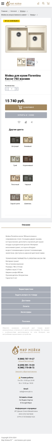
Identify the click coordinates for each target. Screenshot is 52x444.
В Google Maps (26, 403)
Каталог (14, 11)
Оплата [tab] (26, 306)
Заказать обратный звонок (26, 372)
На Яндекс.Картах (26, 400)
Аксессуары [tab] (26, 312)
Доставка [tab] (26, 301)
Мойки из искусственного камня (13, 15)
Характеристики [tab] (26, 289)
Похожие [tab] (26, 321)
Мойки (22, 11)
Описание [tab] (26, 225)
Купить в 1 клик (26, 115)
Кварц (32, 15)
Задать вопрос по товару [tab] (26, 295)
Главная (4, 11)
